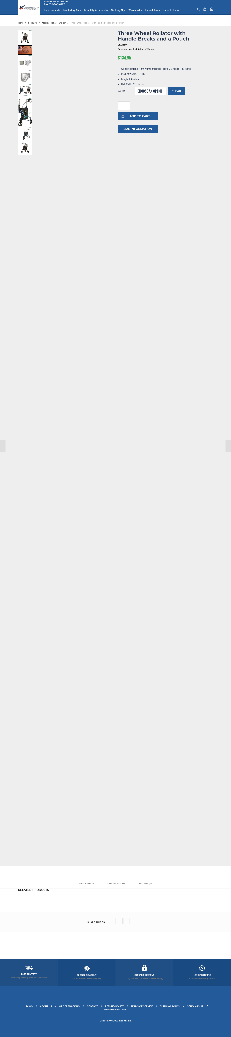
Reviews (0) (145, 883)
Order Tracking (69, 1006)
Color (121, 90)
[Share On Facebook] (120, 921)
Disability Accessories (96, 10)
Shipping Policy (170, 1006)
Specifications (116, 883)
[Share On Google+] (126, 921)
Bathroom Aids (52, 10)
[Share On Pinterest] (140, 921)
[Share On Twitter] (113, 921)
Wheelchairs (135, 10)
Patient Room (152, 10)
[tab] (86, 884)
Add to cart (140, 116)
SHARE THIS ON (96, 922)
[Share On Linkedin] (133, 921)
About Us (46, 1006)
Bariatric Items (171, 10)
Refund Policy (114, 1006)
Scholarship (195, 1006)
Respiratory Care (72, 10)
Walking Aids (118, 10)
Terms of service (142, 1006)
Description (86, 883)
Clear (176, 91)
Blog (29, 1006)
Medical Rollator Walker (141, 49)
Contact (92, 1006)
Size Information (138, 129)
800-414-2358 (60, 1)
